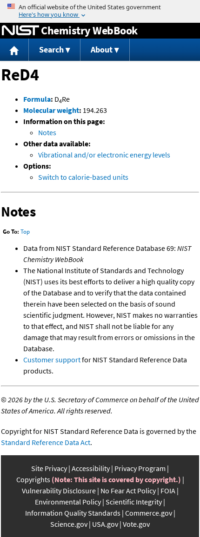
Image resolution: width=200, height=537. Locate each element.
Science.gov (68, 524)
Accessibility (91, 468)
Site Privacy (49, 468)
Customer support (51, 359)
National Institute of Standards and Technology (20, 31)
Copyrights (33, 479)
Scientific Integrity (134, 501)
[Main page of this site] (14, 50)
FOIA (167, 490)
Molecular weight (51, 110)
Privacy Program (140, 468)
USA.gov (105, 524)
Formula (37, 99)
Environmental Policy (68, 501)
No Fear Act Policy (128, 490)
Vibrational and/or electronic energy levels (104, 154)
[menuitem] (14, 50)
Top (25, 232)
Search (51, 49)
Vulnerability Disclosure (59, 490)
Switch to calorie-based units (83, 177)
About (102, 49)
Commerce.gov (148, 512)
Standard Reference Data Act (45, 442)
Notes (47, 132)
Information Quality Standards (72, 512)
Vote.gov (136, 524)
